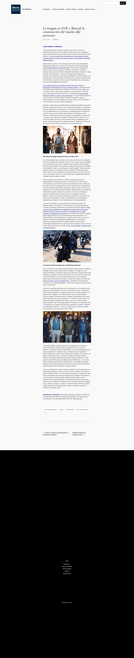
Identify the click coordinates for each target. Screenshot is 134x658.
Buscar (123, 3)
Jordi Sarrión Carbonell (82, 409)
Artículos (56, 39)
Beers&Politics (26, 9)
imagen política (70, 409)
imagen (61, 409)
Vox (45, 412)
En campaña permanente (50, 409)
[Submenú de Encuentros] (50, 9)
